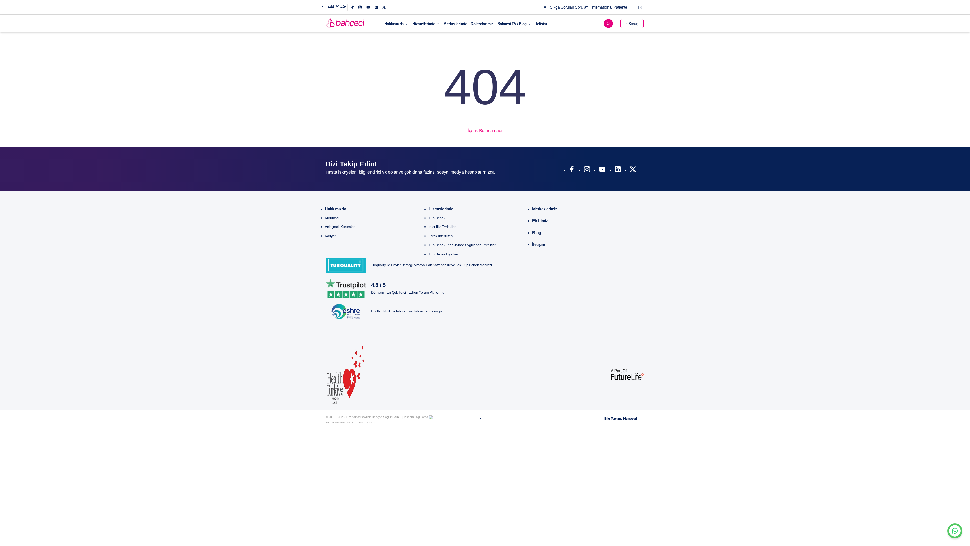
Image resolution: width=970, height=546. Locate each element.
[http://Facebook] (572, 170)
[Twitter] (384, 7)
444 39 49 (336, 7)
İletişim (541, 23)
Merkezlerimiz (455, 23)
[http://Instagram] (587, 170)
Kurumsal (332, 218)
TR (639, 7)
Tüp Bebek (437, 218)
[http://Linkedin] (618, 170)
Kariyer (330, 236)
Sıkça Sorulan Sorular (568, 7)
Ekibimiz (540, 221)
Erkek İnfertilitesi (441, 236)
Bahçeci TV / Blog (512, 23)
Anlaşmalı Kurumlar (340, 227)
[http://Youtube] (602, 170)
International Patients (609, 7)
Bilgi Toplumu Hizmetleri (620, 418)
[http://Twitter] (633, 170)
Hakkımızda (394, 23)
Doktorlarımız (482, 23)
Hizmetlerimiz (423, 23)
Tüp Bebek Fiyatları (443, 254)
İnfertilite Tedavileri (442, 227)
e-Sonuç (632, 23)
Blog (536, 233)
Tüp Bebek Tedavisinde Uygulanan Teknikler (462, 245)
